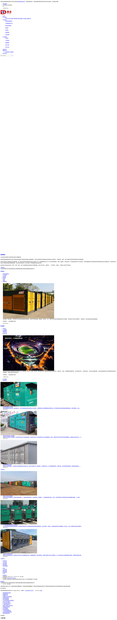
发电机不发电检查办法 (8, 553)
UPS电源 (5, 275)
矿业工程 (7, 47)
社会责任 (25, 18)
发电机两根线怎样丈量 (8, 406)
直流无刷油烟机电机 (7, 611)
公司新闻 (7, 51)
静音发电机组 (6, 273)
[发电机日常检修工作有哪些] (18, 434)
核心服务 (11, 18)
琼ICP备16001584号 (29, 590)
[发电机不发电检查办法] (18, 553)
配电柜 (6, 27)
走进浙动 (2, 254)
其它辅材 (7, 34)
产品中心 (5, 19)
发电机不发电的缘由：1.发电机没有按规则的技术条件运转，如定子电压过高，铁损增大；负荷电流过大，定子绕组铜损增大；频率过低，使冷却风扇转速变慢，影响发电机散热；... (41, 466)
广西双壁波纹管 (6, 604)
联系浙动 (5, 53)
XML (4, 573)
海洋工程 (7, 44)
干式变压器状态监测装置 (8, 600)
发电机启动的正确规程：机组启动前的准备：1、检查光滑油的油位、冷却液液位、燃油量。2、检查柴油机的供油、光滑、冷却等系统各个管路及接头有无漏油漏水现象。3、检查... (41, 497)
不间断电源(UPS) (9, 23)
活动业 (6, 38)
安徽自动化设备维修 (7, 596)
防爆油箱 (7, 32)
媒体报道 (5, 380)
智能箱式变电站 (6, 606)
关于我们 (5, 17)
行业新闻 (11, 51)
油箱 (4, 280)
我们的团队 (20, 18)
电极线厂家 (5, 595)
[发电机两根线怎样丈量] (18, 405)
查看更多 (5, 281)
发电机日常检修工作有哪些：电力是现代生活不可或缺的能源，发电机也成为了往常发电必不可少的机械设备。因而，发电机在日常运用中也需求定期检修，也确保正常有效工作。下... (42, 437)
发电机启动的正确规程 (8, 496)
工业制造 (7, 40)
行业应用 (5, 36)
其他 (4, 568)
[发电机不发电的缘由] (18, 463)
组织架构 (16, 18)
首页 (4, 15)
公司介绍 (7, 18)
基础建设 (7, 42)
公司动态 (5, 379)
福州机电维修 (6, 597)
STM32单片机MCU (7, 603)
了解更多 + (2, 267)
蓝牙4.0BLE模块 (6, 601)
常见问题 (5, 569)
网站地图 (5, 3)
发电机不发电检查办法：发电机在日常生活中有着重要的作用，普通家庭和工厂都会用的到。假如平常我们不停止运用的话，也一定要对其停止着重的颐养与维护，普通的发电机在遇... (42, 555)
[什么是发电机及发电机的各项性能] (18, 524)
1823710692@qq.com (11, 577)
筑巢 (41, 590)
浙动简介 (5, 560)
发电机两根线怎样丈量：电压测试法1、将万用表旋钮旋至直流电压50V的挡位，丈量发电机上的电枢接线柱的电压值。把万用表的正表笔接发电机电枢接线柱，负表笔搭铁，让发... (41, 408)
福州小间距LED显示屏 (8, 605)
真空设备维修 (6, 599)
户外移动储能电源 (7, 610)
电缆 (4, 278)
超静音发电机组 (8, 21)
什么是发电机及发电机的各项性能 (10, 525)
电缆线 (6, 30)
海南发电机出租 (21, 1)
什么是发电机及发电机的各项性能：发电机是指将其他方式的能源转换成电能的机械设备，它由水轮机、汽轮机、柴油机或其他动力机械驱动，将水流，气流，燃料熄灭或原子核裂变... (42, 526)
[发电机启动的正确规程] (18, 495)
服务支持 (29, 18)
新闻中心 (5, 50)
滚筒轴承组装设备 (7, 592)
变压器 (4, 276)
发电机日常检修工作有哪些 (9, 435)
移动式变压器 (8, 25)
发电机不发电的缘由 (7, 464)
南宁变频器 (5, 608)
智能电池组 (5, 594)
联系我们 (5, 575)
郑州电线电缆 (6, 609)
